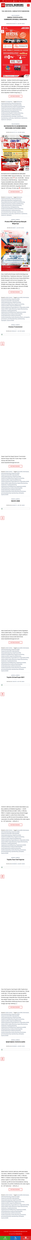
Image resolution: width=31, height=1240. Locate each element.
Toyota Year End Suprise (15, 859)
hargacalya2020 (15, 300)
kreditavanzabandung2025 (7, 113)
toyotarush (3, 119)
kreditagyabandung (14, 111)
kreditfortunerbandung (15, 315)
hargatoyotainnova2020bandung (8, 312)
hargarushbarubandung (6, 109)
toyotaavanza (20, 116)
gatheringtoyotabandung (6, 104)
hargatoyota (4, 310)
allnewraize (19, 101)
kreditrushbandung (15, 317)
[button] (28, 5)
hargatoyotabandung (16, 109)
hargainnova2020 (5, 305)
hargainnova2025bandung (17, 108)
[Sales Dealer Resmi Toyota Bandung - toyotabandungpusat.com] (12, 5)
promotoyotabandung (6, 116)
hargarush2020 (4, 309)
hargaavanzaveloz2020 (6, 300)
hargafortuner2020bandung (7, 304)
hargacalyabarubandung (6, 106)
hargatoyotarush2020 (21, 312)
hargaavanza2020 (15, 299)
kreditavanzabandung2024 (7, 208)
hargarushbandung (12, 309)
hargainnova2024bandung (17, 203)
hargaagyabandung (17, 104)
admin (23, 23)
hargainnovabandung (6, 307)
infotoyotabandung (5, 111)
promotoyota (4, 318)
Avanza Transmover (15, 327)
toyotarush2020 (10, 320)
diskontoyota (26, 297)
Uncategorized (15, 15)
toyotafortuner (17, 118)
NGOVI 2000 (15, 501)
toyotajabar (3, 320)
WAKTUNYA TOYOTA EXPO (15, 1042)
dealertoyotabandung (6, 103)
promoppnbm (27, 317)
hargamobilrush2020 (24, 307)
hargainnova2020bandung (15, 305)
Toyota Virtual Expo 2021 (15, 677)
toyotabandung (4, 118)
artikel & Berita (15, 219)
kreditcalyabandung (5, 315)
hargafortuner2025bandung (18, 106)
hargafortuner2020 (16, 302)
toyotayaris (9, 119)
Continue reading (15, 96)
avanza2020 (19, 297)
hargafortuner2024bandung (18, 202)
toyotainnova (24, 118)
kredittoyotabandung (6, 114)
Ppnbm (21, 317)
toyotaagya (13, 116)
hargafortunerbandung (6, 108)
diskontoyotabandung (16, 103)
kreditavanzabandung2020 (16, 313)
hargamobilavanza (15, 307)
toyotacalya (11, 118)
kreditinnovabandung (18, 113)
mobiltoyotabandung (15, 114)
